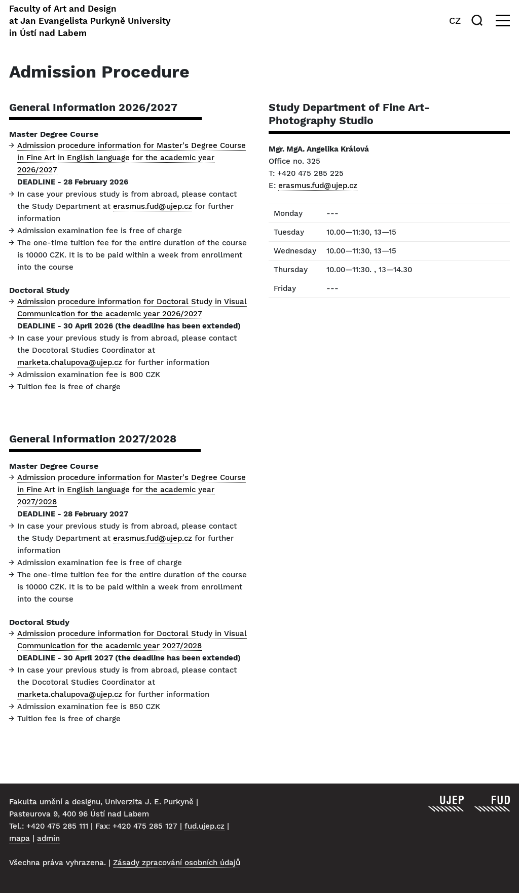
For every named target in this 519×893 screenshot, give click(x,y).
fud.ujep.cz (204, 826)
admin (48, 838)
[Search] (479, 20)
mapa (19, 838)
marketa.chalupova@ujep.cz (69, 362)
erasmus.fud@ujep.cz (152, 206)
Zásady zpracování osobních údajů (176, 862)
